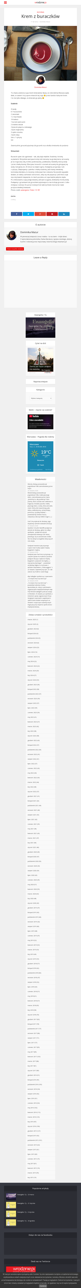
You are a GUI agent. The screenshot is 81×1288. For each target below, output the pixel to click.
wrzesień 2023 (32, 698)
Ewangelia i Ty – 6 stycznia (25, 1212)
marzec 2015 (32, 1173)
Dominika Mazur (45, 22)
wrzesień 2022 (32, 754)
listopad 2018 (32, 968)
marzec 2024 (32, 671)
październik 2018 (33, 973)
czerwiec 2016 (32, 1103)
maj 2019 (31, 940)
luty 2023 (30, 731)
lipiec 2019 (31, 931)
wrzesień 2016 (32, 1089)
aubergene (25, 190)
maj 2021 (31, 829)
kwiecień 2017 (32, 1057)
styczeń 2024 (32, 680)
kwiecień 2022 (32, 778)
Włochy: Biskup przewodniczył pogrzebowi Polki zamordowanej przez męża (40, 486)
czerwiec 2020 (32, 880)
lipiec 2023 (31, 708)
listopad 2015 (32, 1136)
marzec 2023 (32, 726)
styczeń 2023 (32, 736)
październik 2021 (33, 805)
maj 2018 (31, 996)
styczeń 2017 (32, 1070)
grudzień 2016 (32, 1075)
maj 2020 (31, 884)
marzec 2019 (32, 950)
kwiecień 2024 (32, 666)
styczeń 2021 (32, 847)
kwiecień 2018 (32, 1001)
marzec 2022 (32, 782)
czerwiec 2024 (32, 657)
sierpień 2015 (32, 1149)
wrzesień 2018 (32, 977)
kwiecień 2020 (32, 889)
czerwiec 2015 (32, 1159)
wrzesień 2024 (32, 643)
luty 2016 (30, 1122)
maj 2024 (31, 661)
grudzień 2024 (32, 629)
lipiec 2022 (31, 764)
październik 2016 (33, 1084)
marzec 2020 (32, 894)
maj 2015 (31, 1163)
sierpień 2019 (32, 926)
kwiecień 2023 (32, 722)
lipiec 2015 (31, 1154)
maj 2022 (31, 773)
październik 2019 (33, 917)
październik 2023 (33, 694)
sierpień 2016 (32, 1094)
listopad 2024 (32, 633)
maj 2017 (31, 1052)
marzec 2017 (32, 1061)
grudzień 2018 (32, 964)
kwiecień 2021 (32, 833)
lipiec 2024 (31, 652)
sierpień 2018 (32, 982)
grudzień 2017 (32, 1019)
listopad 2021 (32, 801)
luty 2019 (30, 954)
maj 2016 (31, 1108)
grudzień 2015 (32, 1131)
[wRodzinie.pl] (40, 2)
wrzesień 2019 (32, 922)
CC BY (38, 190)
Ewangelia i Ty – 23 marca (40, 326)
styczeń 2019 (32, 959)
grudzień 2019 (32, 908)
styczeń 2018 (32, 1015)
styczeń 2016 (32, 1126)
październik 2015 (33, 1140)
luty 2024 (30, 675)
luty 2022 (30, 787)
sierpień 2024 (32, 647)
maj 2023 (31, 717)
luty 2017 (30, 1066)
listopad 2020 (32, 857)
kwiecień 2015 (32, 1168)
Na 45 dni (48, 469)
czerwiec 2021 (32, 824)
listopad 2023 (32, 689)
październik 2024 (33, 638)
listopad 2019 (32, 912)
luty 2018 (30, 1010)
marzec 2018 (32, 1005)
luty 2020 (30, 898)
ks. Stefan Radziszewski (40, 329)
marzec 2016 (32, 1117)
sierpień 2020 (32, 871)
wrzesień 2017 (32, 1033)
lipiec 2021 (31, 819)
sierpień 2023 (32, 703)
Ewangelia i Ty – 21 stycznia (26, 1203)
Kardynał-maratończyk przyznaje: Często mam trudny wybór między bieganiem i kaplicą (39, 548)
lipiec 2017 (31, 1043)
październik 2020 (33, 861)
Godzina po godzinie (36, 469)
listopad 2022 (32, 745)
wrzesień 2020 (32, 866)
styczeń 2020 (32, 903)
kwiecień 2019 (32, 945)
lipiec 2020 (31, 875)
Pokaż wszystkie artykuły (15, 249)
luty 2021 (30, 843)
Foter (32, 190)
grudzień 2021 (32, 796)
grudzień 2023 (32, 685)
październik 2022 (33, 750)
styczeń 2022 (32, 791)
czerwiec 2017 (32, 1047)
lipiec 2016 (31, 1098)
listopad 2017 (32, 1024)
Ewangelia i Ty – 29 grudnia (26, 1221)
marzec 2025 (32, 619)
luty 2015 (30, 1177)
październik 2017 (33, 1029)
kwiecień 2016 (32, 1112)
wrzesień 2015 (32, 1145)
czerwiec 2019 (32, 936)
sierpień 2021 (32, 815)
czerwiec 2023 (32, 712)
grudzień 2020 (32, 852)
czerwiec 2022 (32, 768)
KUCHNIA (40, 12)
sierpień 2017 (32, 1038)
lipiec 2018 (31, 987)
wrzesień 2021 (32, 810)
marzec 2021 (32, 838)
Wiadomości (40, 479)
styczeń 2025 (32, 624)
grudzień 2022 (32, 740)
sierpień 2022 (32, 759)
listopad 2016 (32, 1080)
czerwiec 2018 (32, 991)
